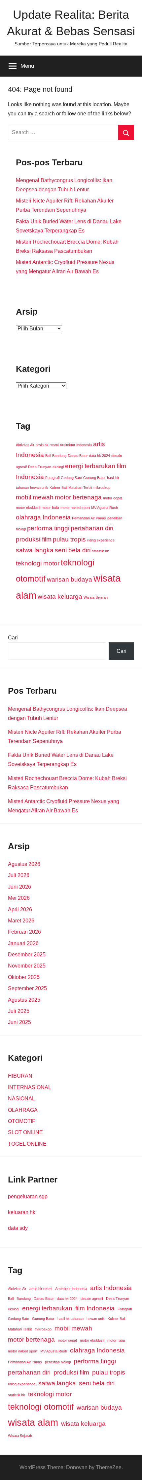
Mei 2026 (19, 898)
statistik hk (100, 551)
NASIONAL (21, 1098)
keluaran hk (21, 1212)
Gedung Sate (71, 478)
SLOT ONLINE (25, 1132)
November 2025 (27, 965)
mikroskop (101, 487)
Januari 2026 (23, 943)
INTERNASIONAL (29, 1087)
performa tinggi (48, 528)
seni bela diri (72, 550)
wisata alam (33, 1422)
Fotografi (52, 478)
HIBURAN (20, 1076)
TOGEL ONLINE (27, 1144)
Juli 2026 (18, 875)
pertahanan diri (92, 528)
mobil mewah (34, 497)
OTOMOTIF (21, 1121)
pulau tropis (69, 539)
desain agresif (92, 1299)
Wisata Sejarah (96, 597)
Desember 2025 (27, 954)
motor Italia (50, 508)
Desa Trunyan (39, 467)
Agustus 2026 (24, 864)
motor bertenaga (78, 497)
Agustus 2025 (24, 1000)
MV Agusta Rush (104, 508)
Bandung (59, 456)
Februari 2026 (24, 932)
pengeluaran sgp (28, 1196)
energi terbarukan (90, 466)
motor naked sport (75, 508)
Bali (48, 456)
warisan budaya (69, 579)
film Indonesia (95, 1308)
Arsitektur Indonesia (76, 445)
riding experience (101, 540)
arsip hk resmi (47, 445)
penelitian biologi (58, 1362)
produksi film (34, 539)
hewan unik (39, 487)
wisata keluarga (60, 596)
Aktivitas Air (25, 445)
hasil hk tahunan (70, 1319)
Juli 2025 (18, 1011)
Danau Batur (78, 456)
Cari (13, 637)
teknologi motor (37, 563)
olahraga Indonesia (43, 517)
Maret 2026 (21, 920)
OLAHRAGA (23, 1110)
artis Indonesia (111, 1287)
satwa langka (34, 550)
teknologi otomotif (41, 1406)
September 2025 (27, 988)
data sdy (18, 1228)
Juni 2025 (19, 1022)
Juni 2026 (19, 887)
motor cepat (112, 498)
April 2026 (20, 909)
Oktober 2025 (24, 977)
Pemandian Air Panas (89, 518)
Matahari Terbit (80, 487)
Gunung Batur (94, 478)
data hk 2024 (99, 456)
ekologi (58, 467)
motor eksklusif (28, 508)
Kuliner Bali (58, 487)
